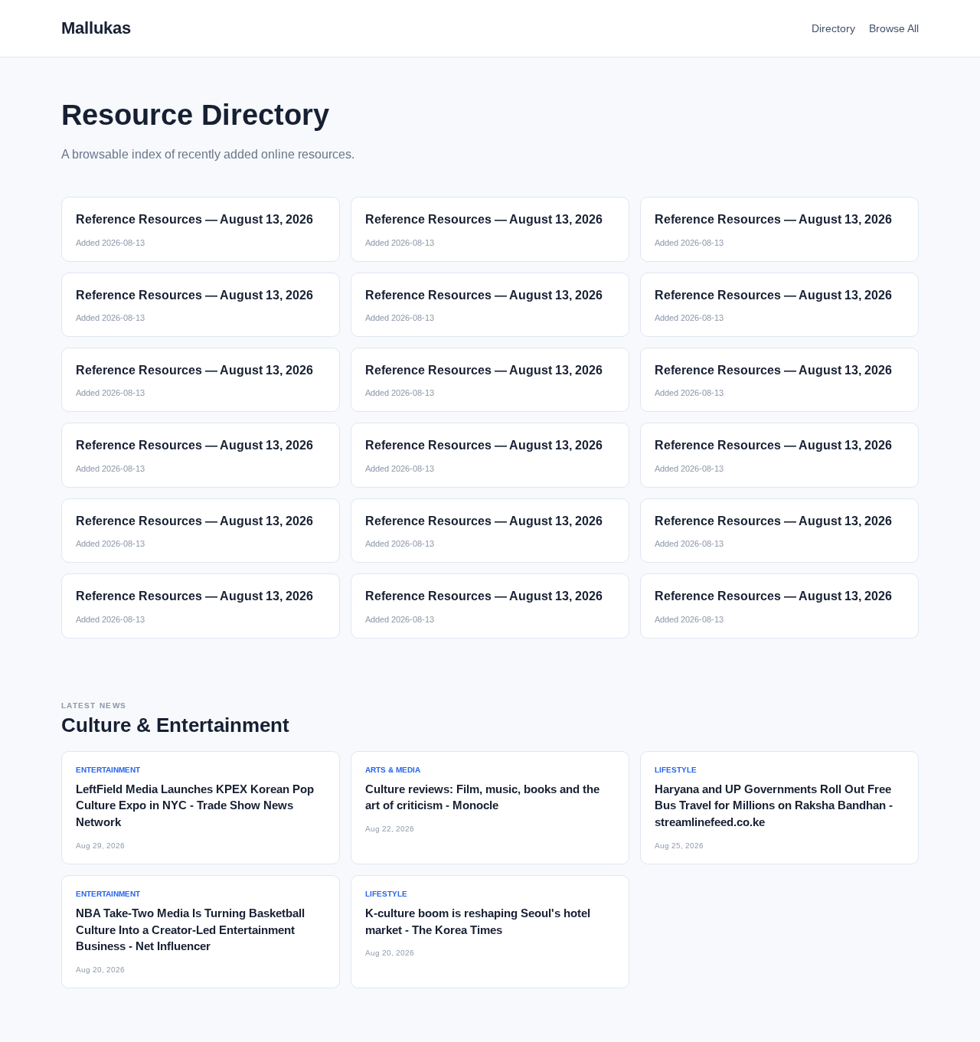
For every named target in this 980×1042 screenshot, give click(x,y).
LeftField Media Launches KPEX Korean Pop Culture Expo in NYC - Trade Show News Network (195, 805)
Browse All (894, 28)
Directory (833, 28)
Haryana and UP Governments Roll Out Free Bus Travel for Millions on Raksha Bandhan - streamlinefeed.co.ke (774, 805)
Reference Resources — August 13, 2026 (194, 219)
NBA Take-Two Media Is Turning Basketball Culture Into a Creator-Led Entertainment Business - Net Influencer (190, 929)
